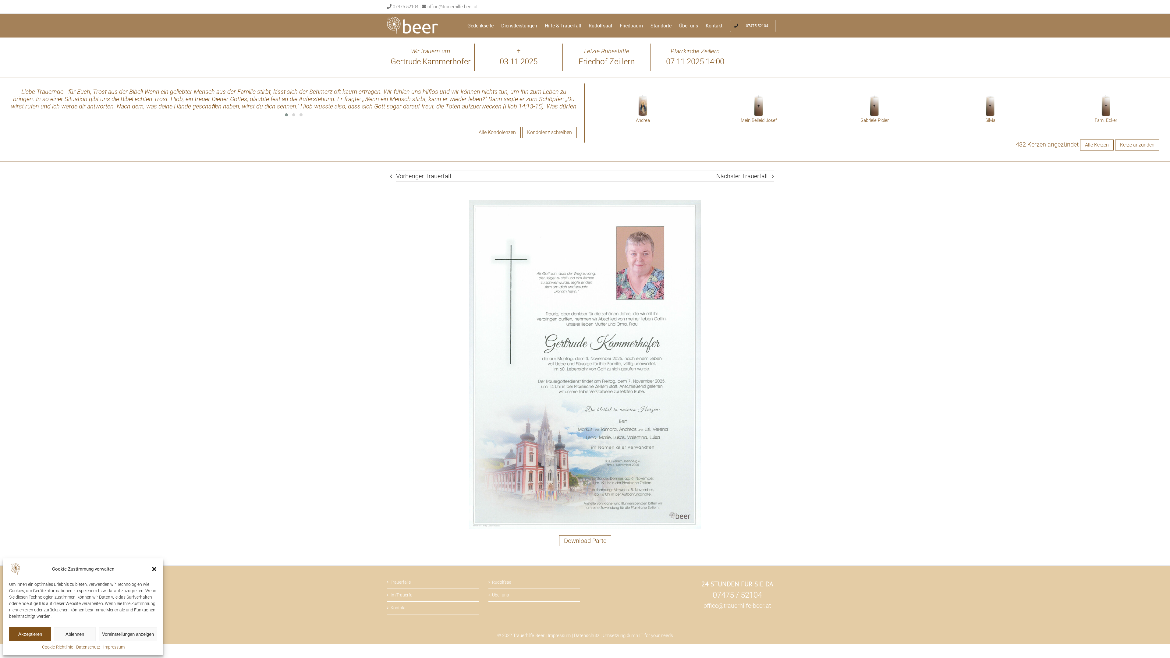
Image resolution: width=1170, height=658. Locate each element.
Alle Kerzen (1097, 145)
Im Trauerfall (402, 595)
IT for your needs (656, 635)
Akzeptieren (30, 634)
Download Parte (585, 540)
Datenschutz (88, 647)
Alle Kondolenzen (497, 132)
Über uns (500, 595)
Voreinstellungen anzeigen (128, 634)
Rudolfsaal (502, 582)
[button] (154, 569)
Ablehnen (75, 634)
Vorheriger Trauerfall (423, 176)
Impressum (114, 647)
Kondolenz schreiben (549, 132)
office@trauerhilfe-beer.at (452, 6)
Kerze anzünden (1137, 145)
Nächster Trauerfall (742, 176)
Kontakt (398, 607)
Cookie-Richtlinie (57, 647)
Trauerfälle (401, 582)
